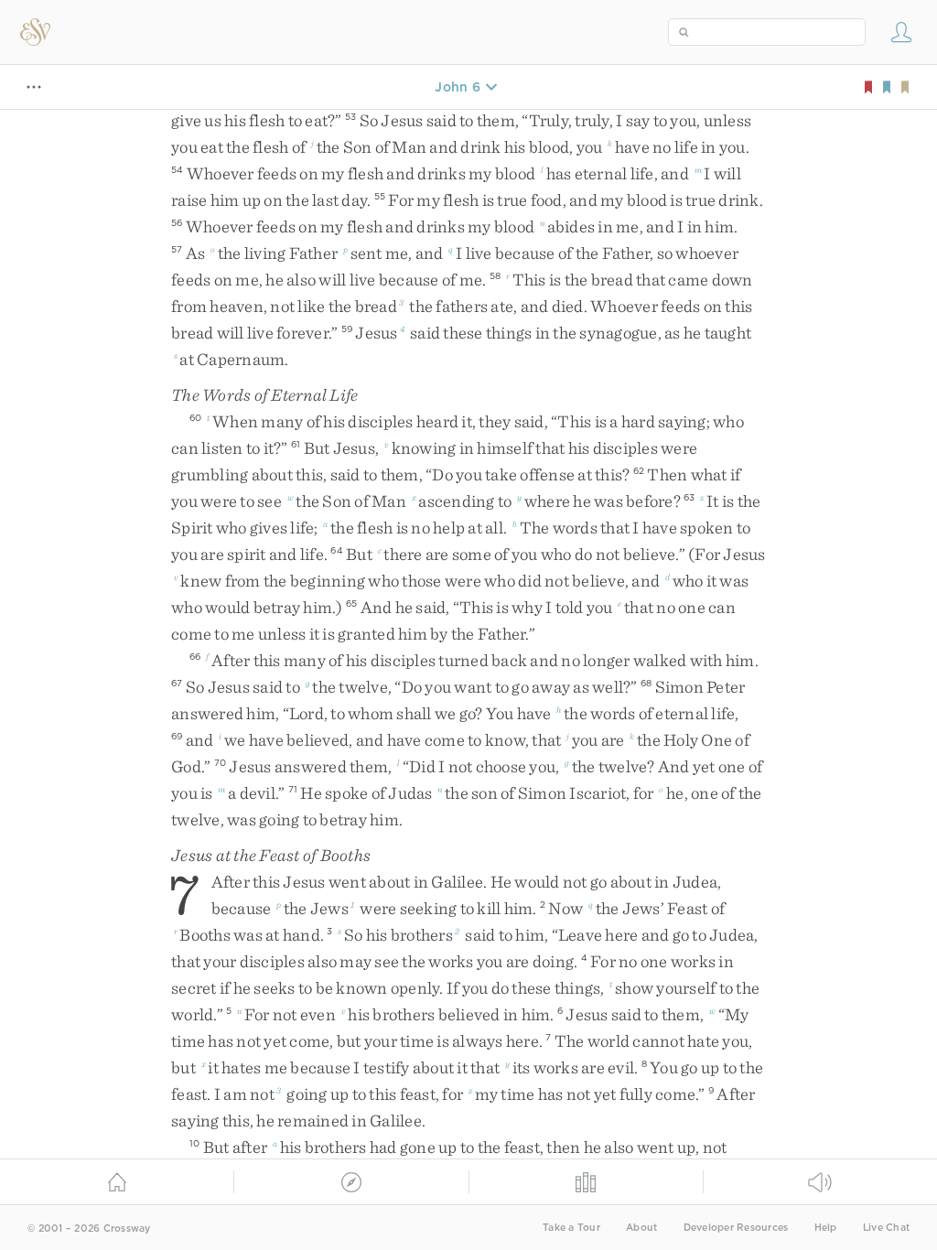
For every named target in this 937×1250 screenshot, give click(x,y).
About (641, 1228)
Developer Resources (736, 1228)
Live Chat (886, 1228)
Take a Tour (571, 1228)
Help (825, 1228)
